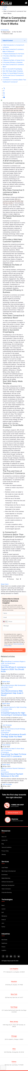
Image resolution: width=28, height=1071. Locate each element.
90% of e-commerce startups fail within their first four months (13, 201)
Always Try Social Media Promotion (13, 73)
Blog (4, 9)
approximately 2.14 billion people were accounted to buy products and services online (14, 108)
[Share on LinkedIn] (4, 93)
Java (3, 923)
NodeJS (4, 919)
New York (14, 994)
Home (5, 7)
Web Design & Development (9, 871)
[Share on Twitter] (4, 88)
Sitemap (4, 854)
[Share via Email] (4, 97)
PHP (3, 912)
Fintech (3, 946)
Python (3, 926)
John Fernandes (7, 725)
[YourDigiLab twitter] (14, 956)
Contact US (4, 840)
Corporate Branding (7, 892)
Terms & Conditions (18, 644)
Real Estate (4, 939)
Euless (14, 1061)
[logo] (6, 3)
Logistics (4, 950)
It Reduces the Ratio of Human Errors (13, 60)
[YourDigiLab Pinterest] (10, 956)
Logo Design (5, 867)
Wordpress (4, 916)
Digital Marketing (6, 878)
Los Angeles (14, 968)
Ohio (14, 1049)
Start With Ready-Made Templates (13, 71)
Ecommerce (5, 874)
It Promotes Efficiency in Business (12, 62)
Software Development (7, 881)
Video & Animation (6, 888)
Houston (14, 981)
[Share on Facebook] (3, 90)
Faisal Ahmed (6, 745)
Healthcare (4, 943)
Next (18, 579)
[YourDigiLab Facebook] (3, 956)
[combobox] (5, 621)
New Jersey (14, 1021)
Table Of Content (8, 40)
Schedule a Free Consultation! (14, 650)
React (3, 905)
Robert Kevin (6, 32)
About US (4, 836)
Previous (11, 579)
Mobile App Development (8, 885)
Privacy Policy (8, 645)
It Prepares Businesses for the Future (13, 53)
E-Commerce (5, 30)
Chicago (14, 1036)
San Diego (14, 1007)
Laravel (3, 909)
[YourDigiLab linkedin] (18, 956)
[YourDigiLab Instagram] (7, 956)
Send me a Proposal (13, 812)
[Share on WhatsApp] (4, 95)
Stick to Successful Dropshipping (12, 69)
